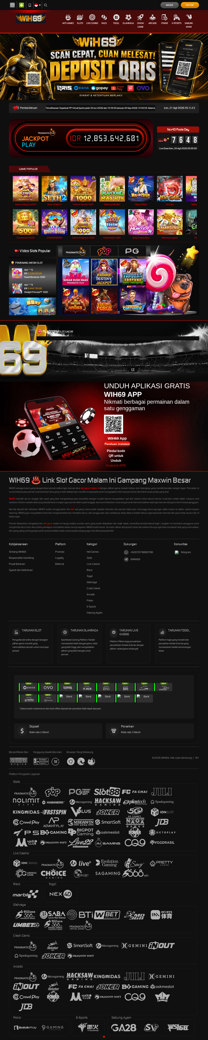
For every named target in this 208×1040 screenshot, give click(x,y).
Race (104, 23)
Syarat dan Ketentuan (21, 570)
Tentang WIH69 (17, 551)
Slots (80, 23)
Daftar (190, 5)
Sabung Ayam (189, 25)
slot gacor (47, 523)
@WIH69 (135, 559)
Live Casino (92, 23)
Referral (59, 564)
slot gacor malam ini (90, 488)
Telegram (186, 552)
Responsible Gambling (21, 558)
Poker (164, 23)
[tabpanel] (104, 536)
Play (29, 145)
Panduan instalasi (117, 444)
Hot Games (68, 23)
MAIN (28, 188)
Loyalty (59, 558)
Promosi (59, 551)
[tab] (76, 251)
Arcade (152, 23)
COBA (78, 268)
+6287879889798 (141, 552)
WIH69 (12, 498)
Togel (116, 23)
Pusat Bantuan (17, 564)
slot (72, 509)
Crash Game (140, 25)
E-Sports (176, 23)
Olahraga (128, 23)
